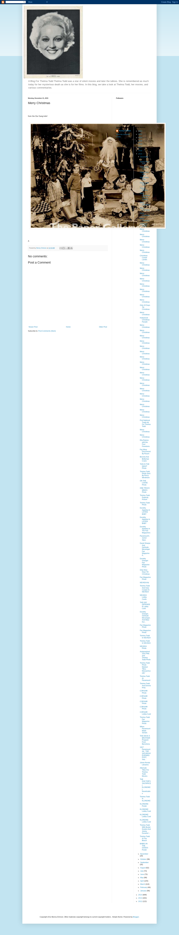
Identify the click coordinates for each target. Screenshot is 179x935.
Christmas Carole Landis (144, 258)
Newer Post (33, 327)
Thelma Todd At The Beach (145, 838)
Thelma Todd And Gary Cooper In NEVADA (145, 589)
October (143, 859)
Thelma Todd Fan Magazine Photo (145, 720)
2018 (140, 144)
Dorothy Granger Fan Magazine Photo (144, 563)
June (142, 874)
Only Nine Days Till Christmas (145, 572)
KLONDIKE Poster (144, 805)
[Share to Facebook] (68, 248)
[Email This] (60, 248)
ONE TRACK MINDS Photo (145, 490)
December (144, 157)
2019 (140, 141)
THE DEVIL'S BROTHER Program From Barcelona (145, 740)
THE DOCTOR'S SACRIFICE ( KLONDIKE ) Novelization (145, 786)
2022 (140, 131)
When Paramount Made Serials (145, 730)
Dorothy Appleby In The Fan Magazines (145, 530)
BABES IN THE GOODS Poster (144, 847)
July (142, 871)
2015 (140, 154)
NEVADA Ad (144, 583)
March (142, 884)
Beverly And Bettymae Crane (144, 459)
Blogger (136, 917)
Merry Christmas (145, 204)
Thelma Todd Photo (145, 504)
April (142, 881)
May (142, 878)
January (143, 891)
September (144, 862)
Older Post (103, 327)
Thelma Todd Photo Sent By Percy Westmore (145, 475)
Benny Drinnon (125, 131)
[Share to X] (66, 248)
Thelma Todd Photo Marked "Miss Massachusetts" (145, 668)
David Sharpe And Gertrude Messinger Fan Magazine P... (145, 549)
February (144, 887)
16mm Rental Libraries (145, 764)
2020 (140, 138)
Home (68, 327)
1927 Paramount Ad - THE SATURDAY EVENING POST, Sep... (145, 753)
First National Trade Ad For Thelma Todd (145, 423)
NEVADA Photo (143, 647)
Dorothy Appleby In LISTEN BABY (145, 511)
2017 (140, 147)
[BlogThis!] (63, 248)
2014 (140, 895)
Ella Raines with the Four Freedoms (145, 443)
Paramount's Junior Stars (144, 538)
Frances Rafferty (144, 189)
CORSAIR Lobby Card (145, 713)
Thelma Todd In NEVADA (145, 637)
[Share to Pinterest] (71, 248)
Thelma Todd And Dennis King (145, 686)
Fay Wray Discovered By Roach (145, 452)
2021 (140, 134)
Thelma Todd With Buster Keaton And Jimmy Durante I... (145, 829)
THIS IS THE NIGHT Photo (144, 466)
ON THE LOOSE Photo (144, 483)
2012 (140, 901)
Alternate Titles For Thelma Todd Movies (144, 772)
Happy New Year (144, 163)
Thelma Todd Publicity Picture (145, 497)
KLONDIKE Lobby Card (145, 810)
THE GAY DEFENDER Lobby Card (145, 605)
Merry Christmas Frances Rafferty (145, 196)
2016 (140, 151)
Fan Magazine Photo (145, 578)
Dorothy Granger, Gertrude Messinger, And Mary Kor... (145, 617)
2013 (140, 898)
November (144, 854)
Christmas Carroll (144, 225)
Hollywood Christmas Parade (145, 320)
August (143, 868)
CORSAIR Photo (144, 692)
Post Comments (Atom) (47, 331)
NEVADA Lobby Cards (143, 597)
